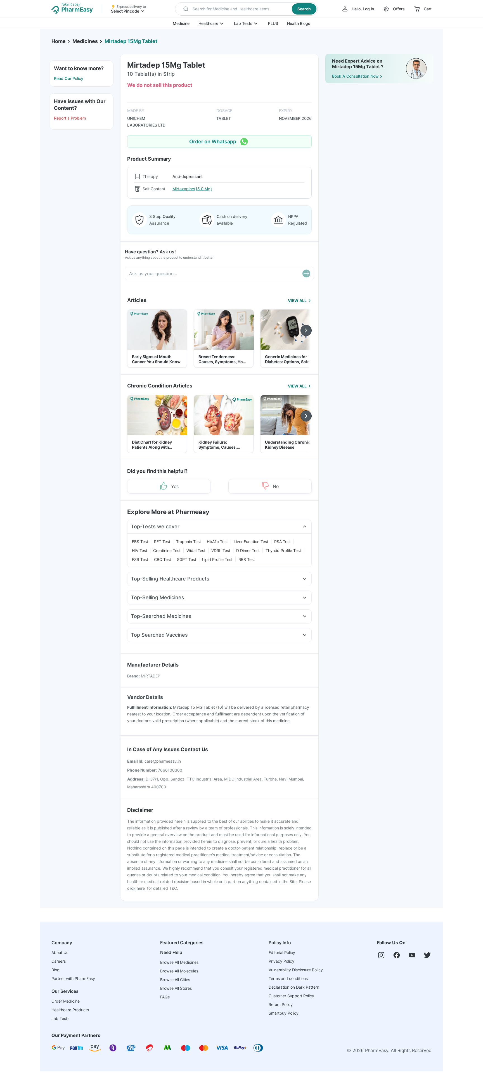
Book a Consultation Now (355, 76)
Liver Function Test (251, 541)
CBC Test (162, 559)
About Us (59, 952)
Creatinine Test (167, 550)
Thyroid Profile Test (283, 550)
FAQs (165, 997)
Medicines (85, 41)
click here (136, 888)
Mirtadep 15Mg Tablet (131, 41)
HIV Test (139, 550)
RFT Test (162, 541)
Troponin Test (188, 541)
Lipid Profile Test (217, 559)
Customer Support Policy (291, 995)
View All (297, 300)
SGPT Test (186, 559)
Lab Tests (243, 23)
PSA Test (282, 541)
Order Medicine (65, 1001)
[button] (246, 9)
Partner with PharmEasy (73, 978)
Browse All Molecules (179, 971)
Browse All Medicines (179, 962)
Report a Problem (70, 118)
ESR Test (140, 559)
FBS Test (140, 541)
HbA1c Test (217, 541)
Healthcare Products (70, 1009)
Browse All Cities (175, 979)
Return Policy (281, 1004)
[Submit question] (306, 273)
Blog (55, 969)
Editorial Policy (282, 952)
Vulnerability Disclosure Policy (296, 969)
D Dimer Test (248, 550)
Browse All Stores (176, 988)
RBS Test (246, 559)
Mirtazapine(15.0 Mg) (192, 188)
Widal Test (195, 550)
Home (58, 41)
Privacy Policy (281, 961)
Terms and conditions (288, 978)
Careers (58, 961)
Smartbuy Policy (284, 1013)
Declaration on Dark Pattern (294, 987)
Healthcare (208, 23)
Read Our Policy (68, 78)
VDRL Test (220, 550)
